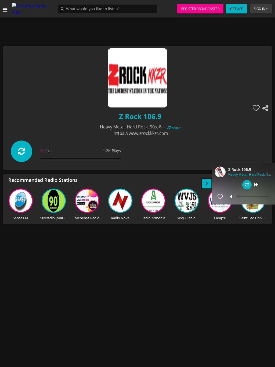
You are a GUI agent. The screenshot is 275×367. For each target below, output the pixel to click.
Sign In (259, 8)
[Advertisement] (137, 29)
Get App (236, 8)
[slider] (253, 196)
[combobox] (109, 8)
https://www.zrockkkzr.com (141, 133)
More (176, 127)
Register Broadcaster (200, 8)
